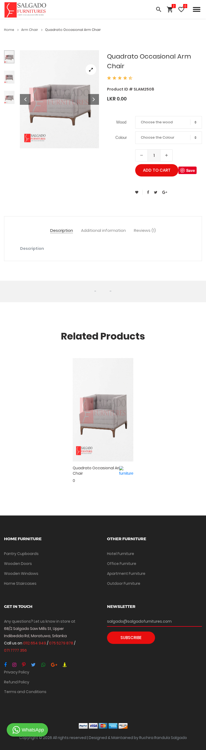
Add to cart (157, 170)
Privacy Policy (16, 672)
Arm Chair (30, 29)
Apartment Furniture (126, 573)
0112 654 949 (35, 643)
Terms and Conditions (25, 691)
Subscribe (131, 637)
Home (9, 29)
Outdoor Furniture (123, 583)
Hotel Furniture (120, 553)
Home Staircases (20, 583)
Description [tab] (61, 230)
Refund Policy (16, 682)
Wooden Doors (18, 563)
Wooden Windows (21, 573)
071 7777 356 (15, 650)
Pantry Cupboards (21, 553)
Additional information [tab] (103, 230)
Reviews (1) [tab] (145, 230)
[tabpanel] (59, 99)
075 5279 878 (61, 643)
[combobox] (168, 122)
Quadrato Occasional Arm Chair (98, 470)
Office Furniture (121, 563)
